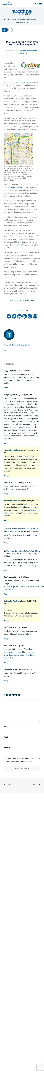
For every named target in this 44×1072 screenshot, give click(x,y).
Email (6, 737)
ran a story (22, 242)
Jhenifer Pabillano (13, 450)
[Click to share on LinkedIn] (19, 316)
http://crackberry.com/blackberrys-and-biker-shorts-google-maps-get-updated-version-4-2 (20, 655)
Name (6, 726)
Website (7, 748)
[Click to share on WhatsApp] (24, 316)
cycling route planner (23, 82)
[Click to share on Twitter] (14, 316)
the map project (25, 459)
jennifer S (10, 669)
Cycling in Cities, (16, 187)
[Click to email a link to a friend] (35, 316)
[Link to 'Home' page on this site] (7, 3)
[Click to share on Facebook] (9, 316)
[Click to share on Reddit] (30, 316)
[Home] (4, 30)
